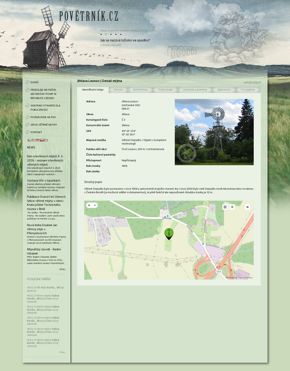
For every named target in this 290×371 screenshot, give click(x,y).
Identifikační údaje (93, 90)
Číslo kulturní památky (100, 155)
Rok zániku (93, 171)
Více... (62, 269)
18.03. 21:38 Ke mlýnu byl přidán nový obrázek (43, 321)
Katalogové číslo (97, 120)
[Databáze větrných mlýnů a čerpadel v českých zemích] (88, 20)
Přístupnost (94, 160)
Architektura (140, 90)
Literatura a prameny (195, 90)
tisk (253, 82)
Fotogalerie (248, 90)
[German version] (37, 140)
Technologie (165, 90)
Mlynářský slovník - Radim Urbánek (44, 251)
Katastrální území (97, 125)
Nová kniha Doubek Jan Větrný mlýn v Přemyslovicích (42, 229)
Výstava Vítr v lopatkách (43, 180)
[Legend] (247, 207)
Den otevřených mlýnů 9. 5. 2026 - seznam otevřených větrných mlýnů (45, 160)
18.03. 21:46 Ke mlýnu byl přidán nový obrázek (43, 299)
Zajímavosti (224, 90)
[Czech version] (29, 140)
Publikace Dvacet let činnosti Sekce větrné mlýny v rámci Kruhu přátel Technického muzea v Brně (46, 203)
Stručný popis (93, 182)
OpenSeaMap (245, 278)
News (31, 147)
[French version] (46, 140)
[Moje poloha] (232, 207)
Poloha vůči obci (96, 149)
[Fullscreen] (225, 207)
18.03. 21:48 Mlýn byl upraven (45, 289)
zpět (246, 82)
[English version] (33, 140)
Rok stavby (93, 166)
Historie (118, 90)
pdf (259, 82)
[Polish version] (42, 140)
